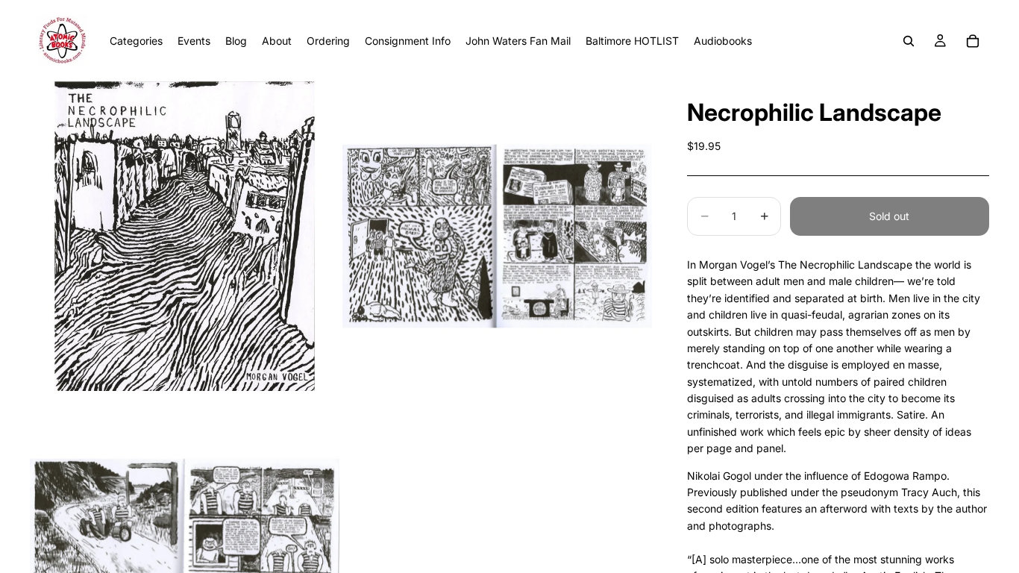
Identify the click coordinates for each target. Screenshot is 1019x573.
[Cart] (972, 41)
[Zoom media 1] (184, 236)
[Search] (908, 41)
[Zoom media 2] (497, 236)
